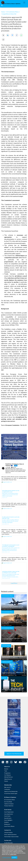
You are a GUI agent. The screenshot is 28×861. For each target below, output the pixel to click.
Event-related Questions (10, 834)
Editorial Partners (8, 777)
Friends (6, 781)
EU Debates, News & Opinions (12, 3)
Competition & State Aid (9, 14)
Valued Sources (8, 779)
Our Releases (7, 775)
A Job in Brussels (8, 842)
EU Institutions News (9, 799)
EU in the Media (8, 801)
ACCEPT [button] (14, 857)
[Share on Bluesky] (12, 35)
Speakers (6, 822)
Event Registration (9, 812)
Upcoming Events (8, 814)
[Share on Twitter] (3, 35)
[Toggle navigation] (24, 2)
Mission (6, 769)
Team (5, 771)
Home (3, 12)
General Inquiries (8, 832)
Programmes (7, 773)
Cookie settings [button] (6, 857)
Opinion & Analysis (9, 803)
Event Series (7, 816)
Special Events (7, 818)
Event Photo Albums (9, 826)
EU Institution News (12, 12)
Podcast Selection (8, 805)
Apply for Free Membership (14, 753)
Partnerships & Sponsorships (11, 836)
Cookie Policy (12, 854)
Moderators (7, 824)
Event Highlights (8, 820)
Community (7, 789)
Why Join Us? (7, 787)
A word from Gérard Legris (10, 793)
